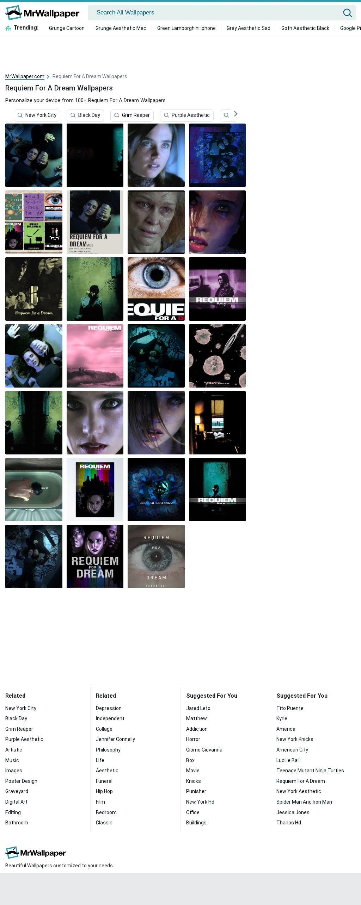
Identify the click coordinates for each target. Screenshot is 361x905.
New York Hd (200, 802)
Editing (13, 812)
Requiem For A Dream (300, 781)
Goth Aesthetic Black (305, 28)
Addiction (197, 729)
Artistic (13, 750)
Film (100, 802)
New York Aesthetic (298, 791)
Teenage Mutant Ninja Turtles (310, 770)
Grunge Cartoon (67, 28)
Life (100, 760)
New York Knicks (294, 739)
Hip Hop (104, 791)
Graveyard (16, 791)
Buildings (196, 822)
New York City (40, 115)
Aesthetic (107, 770)
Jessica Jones (293, 812)
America (285, 729)
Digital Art (16, 802)
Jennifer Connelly (115, 739)
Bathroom (16, 822)
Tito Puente (290, 708)
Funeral (104, 781)
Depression (109, 708)
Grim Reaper (136, 115)
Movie (193, 770)
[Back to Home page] (45, 12)
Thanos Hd (288, 822)
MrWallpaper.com (24, 76)
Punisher (196, 791)
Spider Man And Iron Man (304, 802)
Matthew (196, 718)
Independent (110, 718)
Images (13, 770)
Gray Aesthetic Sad (248, 28)
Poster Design (21, 781)
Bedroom (106, 812)
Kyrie (281, 718)
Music (12, 760)
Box (190, 760)
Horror (193, 739)
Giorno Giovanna (204, 750)
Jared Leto (198, 708)
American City (292, 750)
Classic (104, 822)
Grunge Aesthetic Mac (121, 28)
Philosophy (108, 750)
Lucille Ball (288, 760)
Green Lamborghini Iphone (186, 28)
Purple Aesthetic (191, 115)
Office (193, 812)
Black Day (89, 115)
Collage (104, 729)
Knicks (193, 781)
